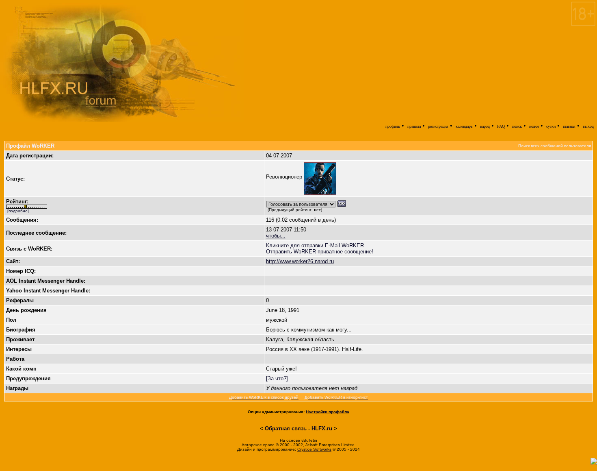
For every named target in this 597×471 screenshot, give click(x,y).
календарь (464, 126)
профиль (392, 126)
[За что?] (277, 378)
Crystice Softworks (314, 449)
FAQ (501, 126)
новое (534, 126)
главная (569, 126)
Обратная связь (286, 428)
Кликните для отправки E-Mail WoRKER (315, 245)
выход (588, 126)
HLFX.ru (321, 428)
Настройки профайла (327, 412)
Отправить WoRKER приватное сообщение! (319, 252)
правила (414, 126)
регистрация (438, 126)
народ (485, 126)
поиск (517, 126)
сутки (551, 126)
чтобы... (276, 236)
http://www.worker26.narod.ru (300, 261)
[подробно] (18, 211)
